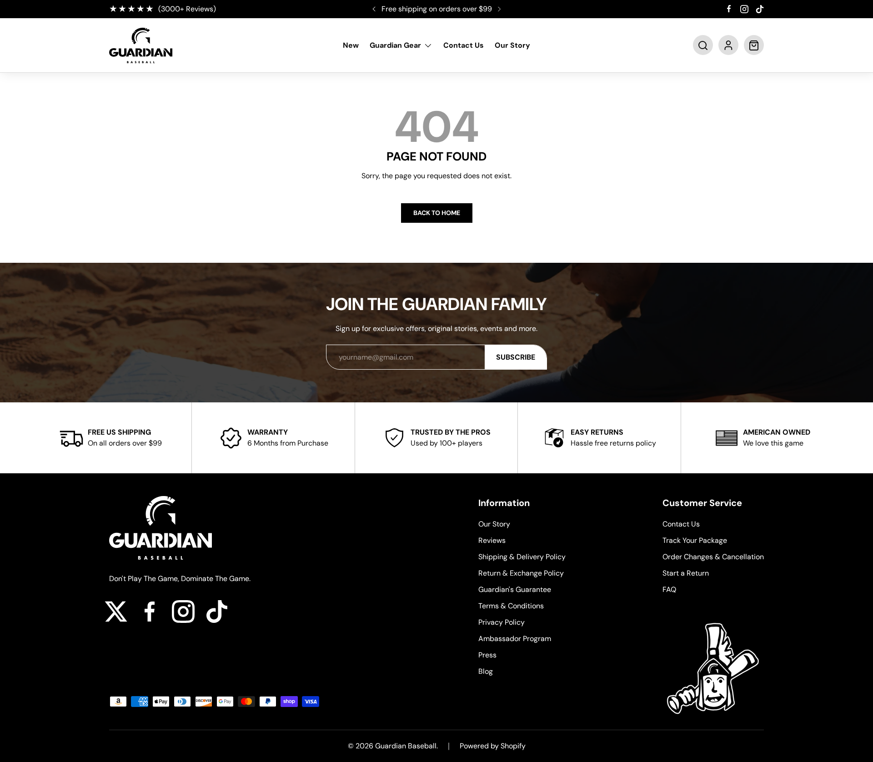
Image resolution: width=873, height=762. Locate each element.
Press (487, 655)
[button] (703, 45)
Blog (485, 671)
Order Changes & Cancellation (713, 556)
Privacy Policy (501, 622)
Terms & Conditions (511, 606)
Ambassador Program (514, 638)
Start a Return (685, 573)
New (351, 45)
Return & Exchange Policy (521, 573)
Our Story (512, 45)
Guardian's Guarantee (514, 589)
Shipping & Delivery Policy (522, 556)
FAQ (669, 589)
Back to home (436, 213)
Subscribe (515, 357)
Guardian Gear (395, 45)
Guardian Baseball (405, 746)
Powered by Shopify (493, 746)
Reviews (492, 540)
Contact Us (463, 45)
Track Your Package (694, 540)
